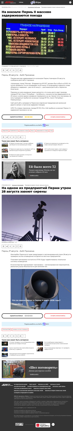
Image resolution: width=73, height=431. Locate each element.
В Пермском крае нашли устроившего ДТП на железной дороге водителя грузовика (22, 149)
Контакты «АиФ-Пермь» (59, 386)
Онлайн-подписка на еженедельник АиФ (39, 386)
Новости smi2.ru (8, 180)
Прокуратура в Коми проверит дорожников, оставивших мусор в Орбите (21, 354)
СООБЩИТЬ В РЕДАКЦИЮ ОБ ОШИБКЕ (23, 392)
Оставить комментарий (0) (58, 117)
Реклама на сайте (43, 384)
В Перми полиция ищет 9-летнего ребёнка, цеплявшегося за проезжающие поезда (21, 144)
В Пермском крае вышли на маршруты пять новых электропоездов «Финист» (56, 144)
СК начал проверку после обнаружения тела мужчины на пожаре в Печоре (21, 343)
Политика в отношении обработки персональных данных (27, 411)
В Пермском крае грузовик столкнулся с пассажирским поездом (20, 155)
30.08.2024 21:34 (6, 7)
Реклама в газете (55, 384)
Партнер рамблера (29, 424)
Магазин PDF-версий (19, 386)
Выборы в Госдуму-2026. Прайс (42, 388)
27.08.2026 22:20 (6, 185)
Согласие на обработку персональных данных (25, 410)
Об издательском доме (20, 384)
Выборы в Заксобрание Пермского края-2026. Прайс (28, 390)
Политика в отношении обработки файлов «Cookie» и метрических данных (31, 412)
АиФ (37, 66)
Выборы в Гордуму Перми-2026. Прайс (55, 390)
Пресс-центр (32, 384)
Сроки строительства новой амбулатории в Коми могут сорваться (21, 348)
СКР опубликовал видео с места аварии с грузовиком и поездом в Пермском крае (56, 149)
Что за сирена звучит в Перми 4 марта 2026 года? (36, 300)
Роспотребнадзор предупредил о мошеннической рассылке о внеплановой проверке (56, 344)
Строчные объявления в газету (23, 388)
